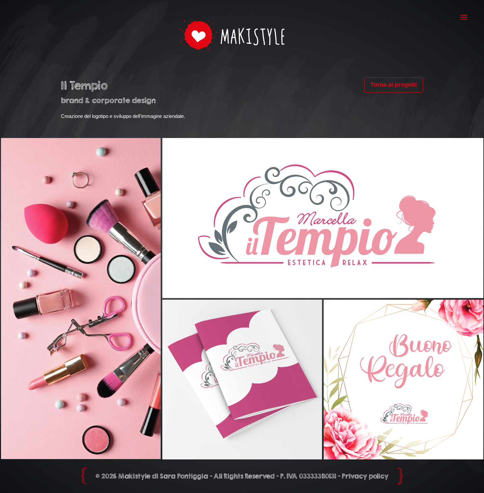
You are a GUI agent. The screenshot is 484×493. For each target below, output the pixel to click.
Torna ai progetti (393, 84)
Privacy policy (365, 476)
